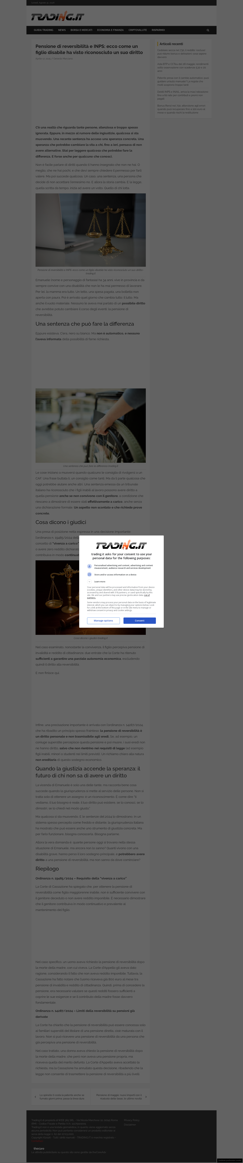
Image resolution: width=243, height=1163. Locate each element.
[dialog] (121, 581)
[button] (121, 581)
